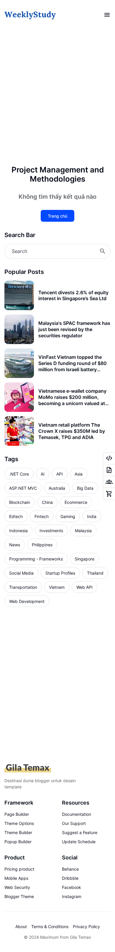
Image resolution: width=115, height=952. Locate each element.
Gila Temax (80, 937)
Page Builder (16, 814)
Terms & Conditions (49, 926)
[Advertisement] (57, 95)
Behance (70, 869)
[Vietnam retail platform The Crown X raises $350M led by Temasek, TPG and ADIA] (19, 431)
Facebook (71, 887)
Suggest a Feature (79, 832)
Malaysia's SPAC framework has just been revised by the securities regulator (74, 329)
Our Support (74, 823)
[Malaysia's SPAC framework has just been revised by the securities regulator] (19, 329)
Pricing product (19, 869)
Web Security (17, 887)
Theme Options (19, 823)
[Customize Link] (109, 458)
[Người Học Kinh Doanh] (30, 14)
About (21, 926)
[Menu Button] (107, 15)
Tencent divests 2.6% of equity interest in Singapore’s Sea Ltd (73, 296)
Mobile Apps (16, 878)
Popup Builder (18, 841)
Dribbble (70, 878)
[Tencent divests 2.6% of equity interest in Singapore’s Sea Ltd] (19, 295)
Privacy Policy (86, 926)
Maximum (49, 937)
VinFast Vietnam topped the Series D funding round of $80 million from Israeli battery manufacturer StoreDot (72, 363)
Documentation (76, 814)
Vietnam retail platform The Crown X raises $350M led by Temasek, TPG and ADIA (71, 431)
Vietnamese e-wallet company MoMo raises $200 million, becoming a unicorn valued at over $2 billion (72, 397)
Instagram (71, 896)
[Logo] (27, 768)
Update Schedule (79, 841)
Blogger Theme (19, 896)
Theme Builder (18, 832)
